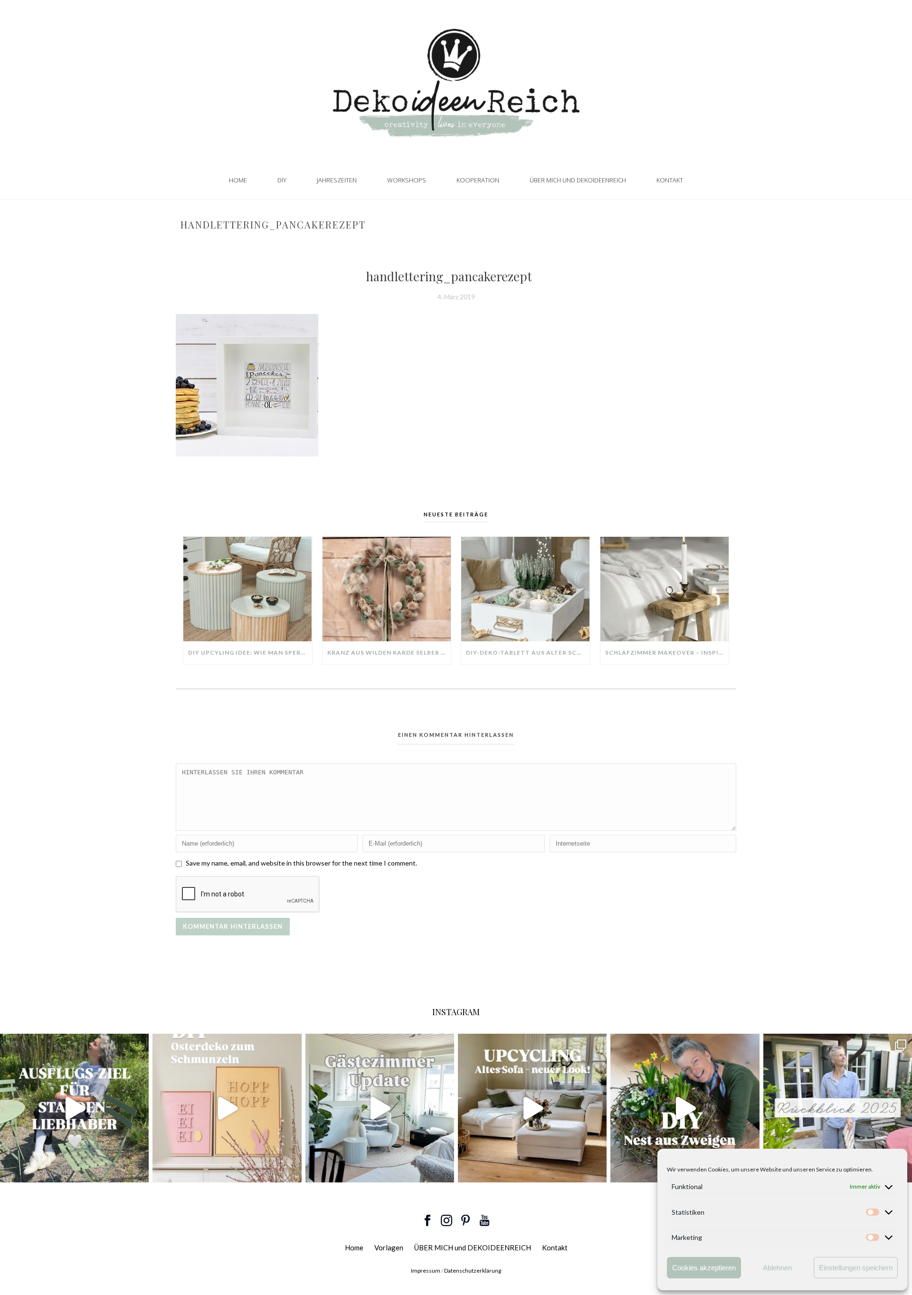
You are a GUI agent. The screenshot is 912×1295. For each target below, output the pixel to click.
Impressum (425, 1270)
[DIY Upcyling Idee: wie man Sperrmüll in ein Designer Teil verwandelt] (247, 589)
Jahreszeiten (337, 180)
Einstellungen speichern (856, 1268)
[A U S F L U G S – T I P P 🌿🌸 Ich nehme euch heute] (74, 1108)
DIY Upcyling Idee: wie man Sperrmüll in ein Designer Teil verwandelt (250, 652)
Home (238, 180)
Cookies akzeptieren (704, 1268)
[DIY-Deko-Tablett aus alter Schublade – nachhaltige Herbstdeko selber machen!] (525, 589)
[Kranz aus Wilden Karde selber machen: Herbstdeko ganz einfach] (387, 589)
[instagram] (446, 1221)
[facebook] (427, 1221)
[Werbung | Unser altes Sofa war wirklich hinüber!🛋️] (532, 1108)
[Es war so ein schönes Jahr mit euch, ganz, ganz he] (837, 1108)
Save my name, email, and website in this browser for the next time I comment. (301, 863)
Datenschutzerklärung (472, 1270)
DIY (281, 180)
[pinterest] (465, 1221)
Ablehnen (777, 1268)
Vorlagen (388, 1247)
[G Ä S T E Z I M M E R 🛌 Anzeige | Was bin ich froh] (379, 1108)
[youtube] (484, 1221)
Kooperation (477, 180)
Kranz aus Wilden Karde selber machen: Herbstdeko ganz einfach (389, 652)
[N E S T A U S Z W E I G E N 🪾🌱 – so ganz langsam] (684, 1108)
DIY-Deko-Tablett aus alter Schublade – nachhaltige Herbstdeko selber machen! (528, 652)
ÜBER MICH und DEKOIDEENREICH (578, 180)
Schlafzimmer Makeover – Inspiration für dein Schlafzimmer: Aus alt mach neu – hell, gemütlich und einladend (667, 652)
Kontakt (669, 180)
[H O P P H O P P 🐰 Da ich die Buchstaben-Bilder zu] (226, 1108)
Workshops (406, 180)
